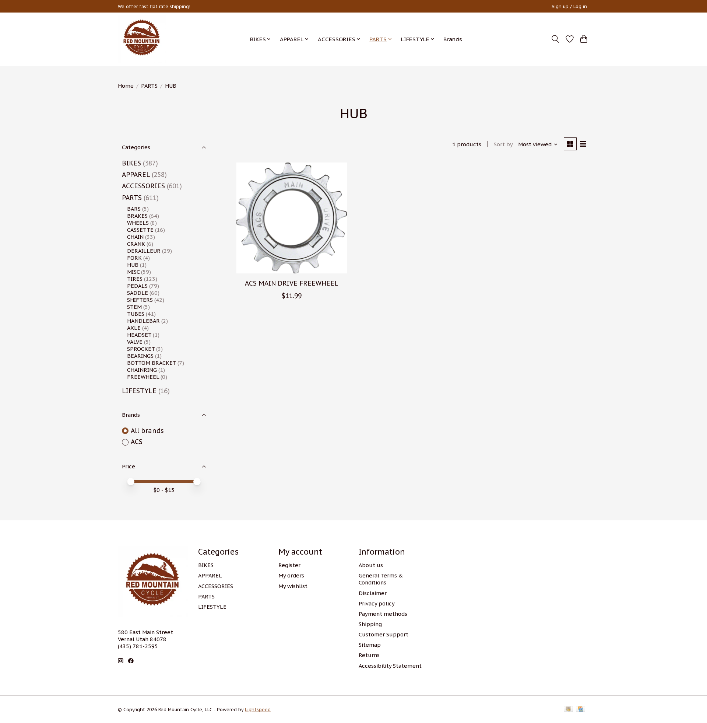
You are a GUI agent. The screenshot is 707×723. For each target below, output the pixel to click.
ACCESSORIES (143, 186)
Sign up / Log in (569, 6)
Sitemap (370, 644)
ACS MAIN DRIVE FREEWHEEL (291, 283)
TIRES (135, 278)
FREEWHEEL (143, 376)
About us (371, 565)
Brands (452, 39)
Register (289, 565)
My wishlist (292, 586)
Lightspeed (258, 709)
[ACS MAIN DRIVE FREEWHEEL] (291, 218)
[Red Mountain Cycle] (142, 39)
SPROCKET (141, 348)
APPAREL (136, 174)
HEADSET (139, 334)
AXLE (134, 327)
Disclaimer (373, 593)
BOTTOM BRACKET (151, 362)
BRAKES (137, 215)
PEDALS (137, 285)
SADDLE (137, 292)
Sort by (503, 144)
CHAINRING (142, 369)
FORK (134, 257)
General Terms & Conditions (381, 579)
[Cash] (568, 709)
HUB (132, 264)
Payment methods (383, 613)
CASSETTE (140, 229)
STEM (134, 306)
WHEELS (138, 222)
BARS (134, 208)
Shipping (370, 624)
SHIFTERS (140, 299)
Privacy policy (377, 603)
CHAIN (135, 236)
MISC (133, 271)
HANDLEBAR (143, 320)
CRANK (136, 243)
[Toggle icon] (555, 39)
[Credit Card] (580, 709)
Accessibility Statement (390, 665)
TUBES (135, 313)
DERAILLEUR (144, 250)
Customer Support (383, 634)
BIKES (131, 163)
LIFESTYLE (139, 391)
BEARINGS (140, 355)
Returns (369, 655)
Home (126, 85)
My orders (291, 575)
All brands (147, 430)
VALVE (135, 341)
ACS (137, 441)
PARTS (149, 85)
